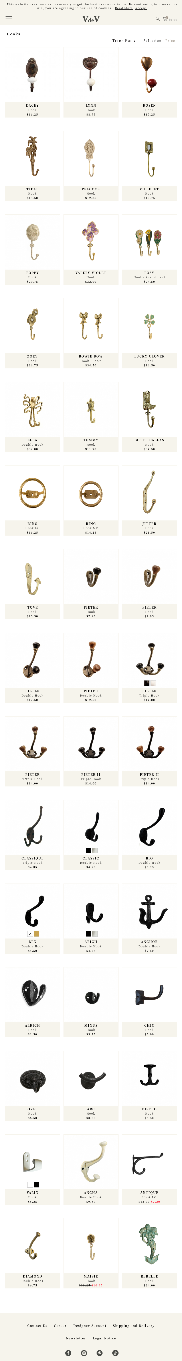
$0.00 (173, 20)
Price (170, 40)
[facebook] (69, 1355)
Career (60, 1325)
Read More (124, 8)
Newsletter (76, 1338)
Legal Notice (104, 1338)
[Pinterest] (100, 1355)
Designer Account (89, 1325)
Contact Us (37, 1325)
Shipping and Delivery (134, 1325)
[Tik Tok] (115, 1355)
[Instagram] (84, 1355)
